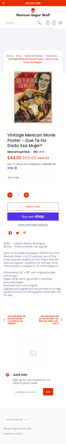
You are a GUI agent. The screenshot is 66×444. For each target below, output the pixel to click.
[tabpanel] (33, 270)
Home (9, 55)
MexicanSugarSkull (18, 151)
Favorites (51, 55)
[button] (47, 22)
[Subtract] (9, 195)
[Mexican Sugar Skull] (33, 12)
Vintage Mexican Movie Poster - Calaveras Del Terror (17, 320)
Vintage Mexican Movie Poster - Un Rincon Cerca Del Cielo (48, 320)
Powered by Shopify (13, 433)
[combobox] (20, 22)
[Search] (39, 22)
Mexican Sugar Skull (13, 428)
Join (48, 391)
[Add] (26, 195)
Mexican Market (34, 55)
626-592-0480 (33, 3)
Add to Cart (33, 206)
